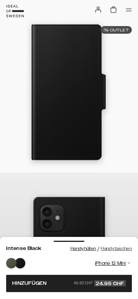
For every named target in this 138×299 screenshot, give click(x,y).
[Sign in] (98, 9)
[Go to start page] (15, 11)
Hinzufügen (68, 283)
